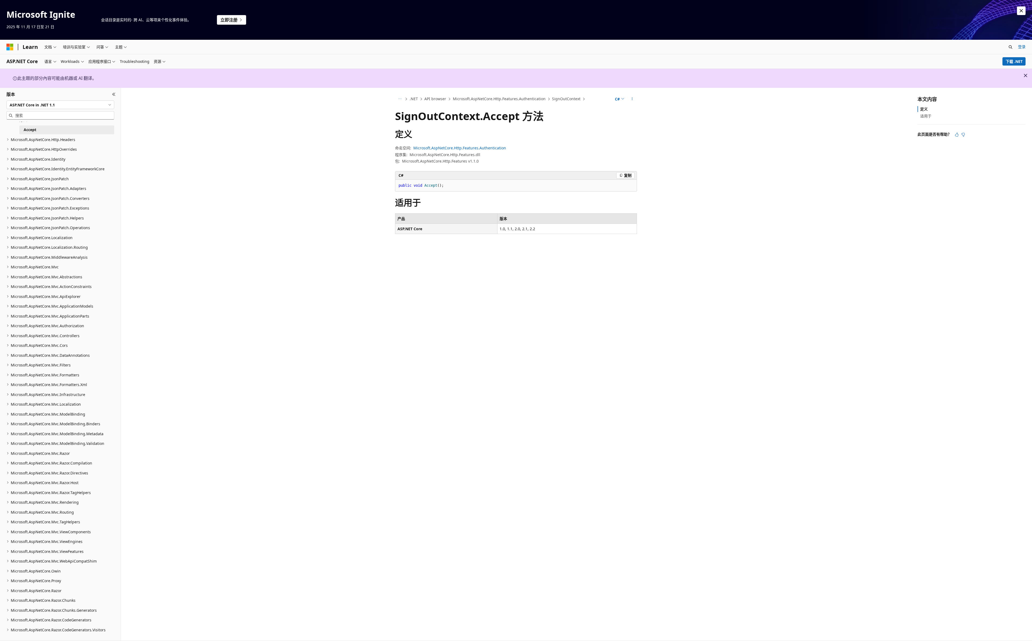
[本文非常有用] (957, 134)
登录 (1022, 46)
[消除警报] (1021, 10)
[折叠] (114, 94)
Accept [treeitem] (30, 129)
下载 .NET (1014, 61)
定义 (924, 108)
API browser (435, 98)
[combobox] (60, 104)
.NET (414, 98)
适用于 (925, 115)
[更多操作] (632, 99)
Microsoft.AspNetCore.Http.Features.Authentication (499, 98)
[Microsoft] (9, 47)
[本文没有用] (963, 134)
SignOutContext (566, 98)
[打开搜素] (1010, 47)
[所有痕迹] (399, 99)
